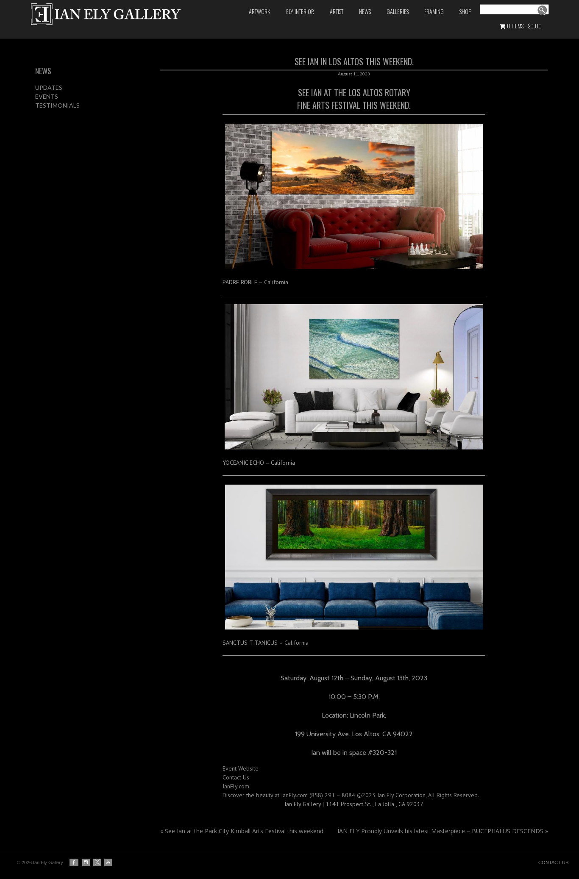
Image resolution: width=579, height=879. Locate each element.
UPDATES (48, 87)
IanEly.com (236, 786)
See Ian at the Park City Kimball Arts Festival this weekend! (242, 831)
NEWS (43, 70)
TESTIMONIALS (57, 105)
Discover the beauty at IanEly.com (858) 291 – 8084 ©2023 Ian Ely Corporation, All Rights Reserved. (351, 795)
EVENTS (46, 96)
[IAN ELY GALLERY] (120, 14)
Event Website (241, 768)
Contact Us (236, 777)
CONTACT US (553, 862)
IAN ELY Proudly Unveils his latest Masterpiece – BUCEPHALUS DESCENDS (442, 831)
